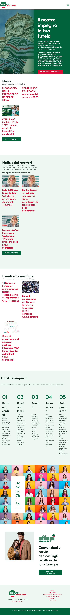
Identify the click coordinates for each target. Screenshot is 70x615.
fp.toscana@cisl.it (17, 601)
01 (4, 397)
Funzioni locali (20, 407)
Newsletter (52, 600)
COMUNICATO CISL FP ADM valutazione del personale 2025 (30, 93)
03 (35, 397)
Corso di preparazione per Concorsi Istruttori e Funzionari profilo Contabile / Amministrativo (30, 306)
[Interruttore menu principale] (68, 4)
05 (62, 397)
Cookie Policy (54, 610)
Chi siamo (52, 593)
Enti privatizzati (63, 407)
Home (52, 591)
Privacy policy (46, 610)
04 (49, 397)
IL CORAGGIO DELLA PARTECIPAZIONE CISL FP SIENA (10, 94)
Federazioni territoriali (52, 596)
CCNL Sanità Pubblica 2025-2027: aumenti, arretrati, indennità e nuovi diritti (10, 127)
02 (20, 397)
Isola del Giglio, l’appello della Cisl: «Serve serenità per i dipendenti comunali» (10, 197)
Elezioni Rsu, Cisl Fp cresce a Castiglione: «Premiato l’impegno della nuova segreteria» (10, 238)
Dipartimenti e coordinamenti (52, 594)
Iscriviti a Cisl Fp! (17, 493)
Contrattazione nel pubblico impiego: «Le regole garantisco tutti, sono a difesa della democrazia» (30, 200)
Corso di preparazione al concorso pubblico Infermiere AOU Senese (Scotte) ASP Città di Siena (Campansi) (10, 348)
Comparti (52, 598)
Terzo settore (49, 407)
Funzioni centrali (5, 408)
